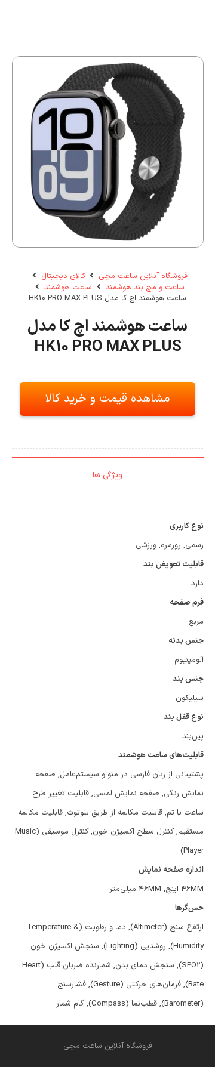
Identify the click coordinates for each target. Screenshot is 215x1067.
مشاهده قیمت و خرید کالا (107, 399)
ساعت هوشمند (68, 288)
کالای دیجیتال (63, 276)
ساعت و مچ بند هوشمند (145, 288)
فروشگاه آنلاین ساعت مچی (143, 276)
